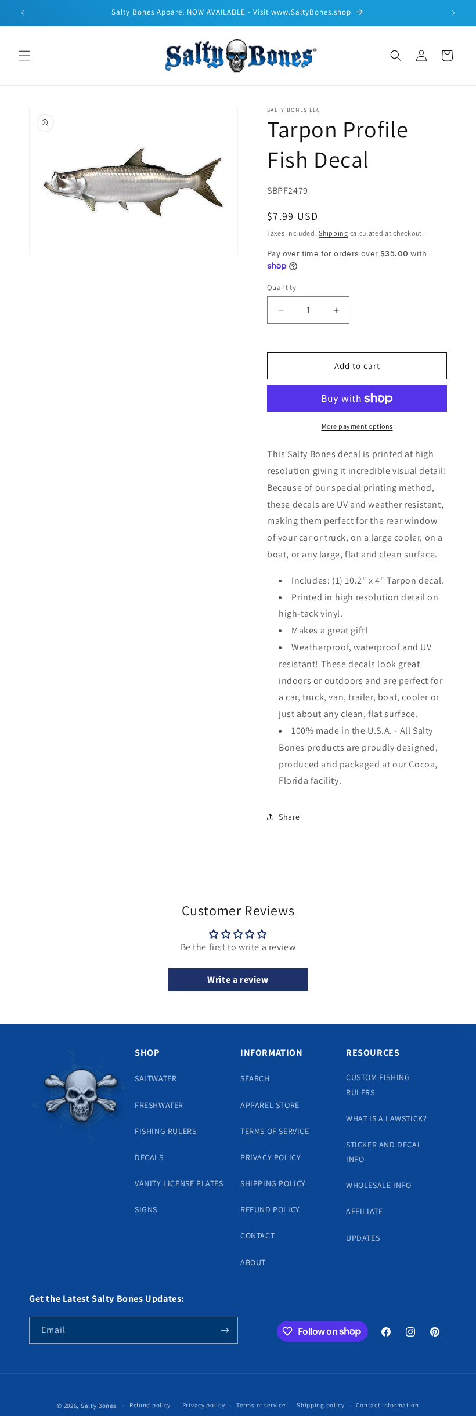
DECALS (149, 1157)
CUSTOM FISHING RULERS (378, 1084)
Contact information (387, 1405)
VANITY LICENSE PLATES (179, 1183)
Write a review (237, 979)
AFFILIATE (364, 1211)
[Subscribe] (224, 1330)
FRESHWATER (159, 1105)
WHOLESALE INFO (378, 1185)
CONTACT (257, 1235)
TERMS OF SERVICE (274, 1131)
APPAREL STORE (270, 1105)
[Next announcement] (453, 13)
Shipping (333, 233)
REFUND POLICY (270, 1209)
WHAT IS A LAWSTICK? (386, 1118)
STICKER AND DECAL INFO (383, 1151)
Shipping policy (321, 1405)
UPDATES (363, 1238)
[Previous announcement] (22, 13)
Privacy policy (203, 1405)
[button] (24, 55)
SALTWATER (155, 1078)
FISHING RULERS (165, 1131)
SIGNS (146, 1209)
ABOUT (253, 1262)
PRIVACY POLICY (270, 1157)
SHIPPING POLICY (273, 1183)
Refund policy (150, 1405)
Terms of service (260, 1405)
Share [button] (289, 817)
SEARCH (255, 1078)
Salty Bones (99, 1405)
